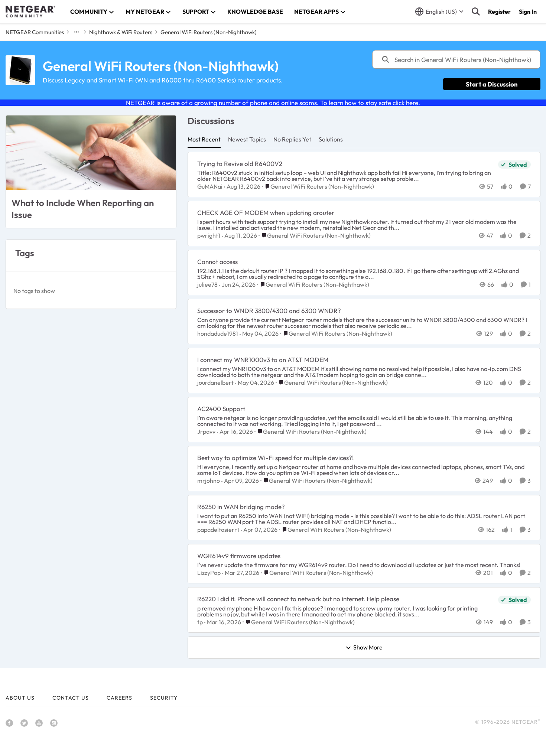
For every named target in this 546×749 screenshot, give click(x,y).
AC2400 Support (221, 409)
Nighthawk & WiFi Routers (120, 32)
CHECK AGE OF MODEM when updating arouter (265, 212)
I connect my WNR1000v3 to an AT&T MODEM (262, 360)
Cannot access (217, 262)
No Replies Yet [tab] (292, 139)
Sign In (528, 11)
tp (200, 622)
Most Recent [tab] (204, 139)
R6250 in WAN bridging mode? (241, 507)
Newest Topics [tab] (247, 139)
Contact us (70, 697)
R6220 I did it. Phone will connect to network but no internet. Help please (298, 599)
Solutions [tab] (331, 139)
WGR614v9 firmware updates (238, 556)
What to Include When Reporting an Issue (83, 208)
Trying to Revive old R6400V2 (239, 163)
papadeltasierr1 (218, 530)
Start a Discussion (492, 84)
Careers (119, 697)
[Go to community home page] (30, 11)
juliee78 (207, 284)
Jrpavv (206, 431)
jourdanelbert (215, 382)
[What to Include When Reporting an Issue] (91, 152)
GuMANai (209, 186)
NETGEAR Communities (35, 32)
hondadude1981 (217, 333)
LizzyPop (209, 573)
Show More (368, 647)
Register (499, 11)
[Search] (475, 11)
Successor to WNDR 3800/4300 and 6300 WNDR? (269, 311)
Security (164, 697)
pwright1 (208, 235)
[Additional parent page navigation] (76, 32)
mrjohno (208, 480)
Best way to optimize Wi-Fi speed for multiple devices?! (275, 458)
